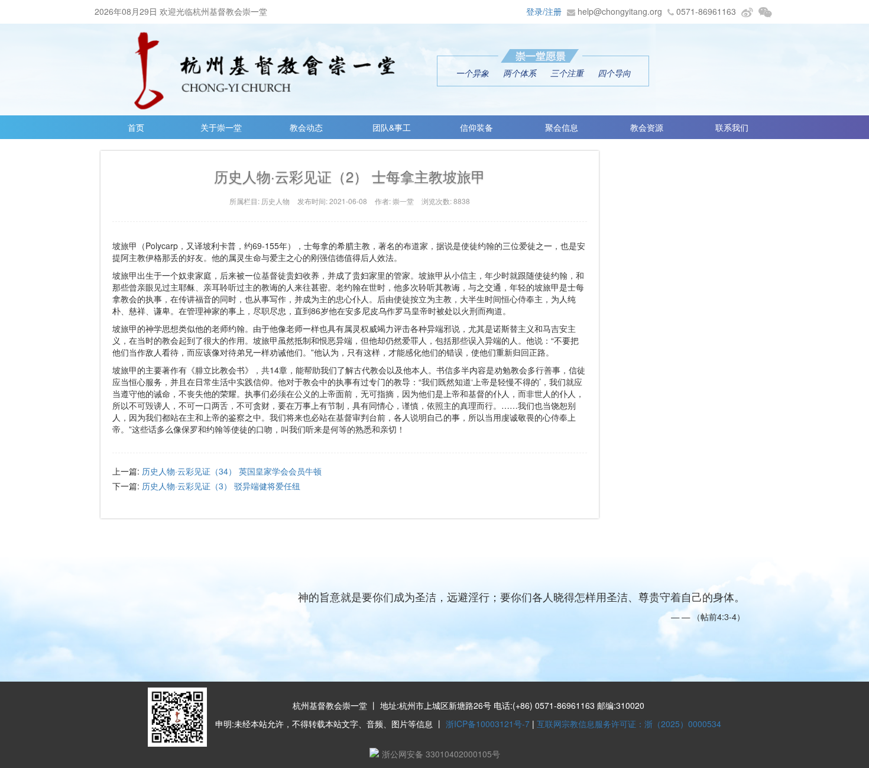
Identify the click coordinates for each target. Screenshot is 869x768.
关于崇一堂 (221, 127)
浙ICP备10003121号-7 (488, 724)
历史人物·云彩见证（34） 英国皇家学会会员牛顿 (232, 471)
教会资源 (646, 127)
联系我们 (731, 127)
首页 (136, 127)
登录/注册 (544, 11)
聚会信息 (561, 127)
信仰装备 (476, 127)
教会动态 (306, 127)
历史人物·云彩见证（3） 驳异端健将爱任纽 (221, 486)
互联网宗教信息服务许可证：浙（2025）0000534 (629, 724)
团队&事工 (391, 127)
